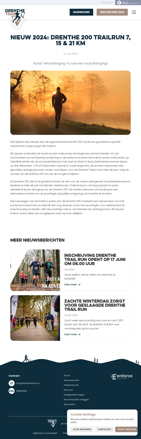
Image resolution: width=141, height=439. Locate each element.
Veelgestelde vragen (74, 394)
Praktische (69, 385)
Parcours (68, 389)
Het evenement (71, 380)
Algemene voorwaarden (45, 433)
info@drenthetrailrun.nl (28, 383)
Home (67, 375)
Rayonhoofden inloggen (76, 399)
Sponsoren (69, 404)
